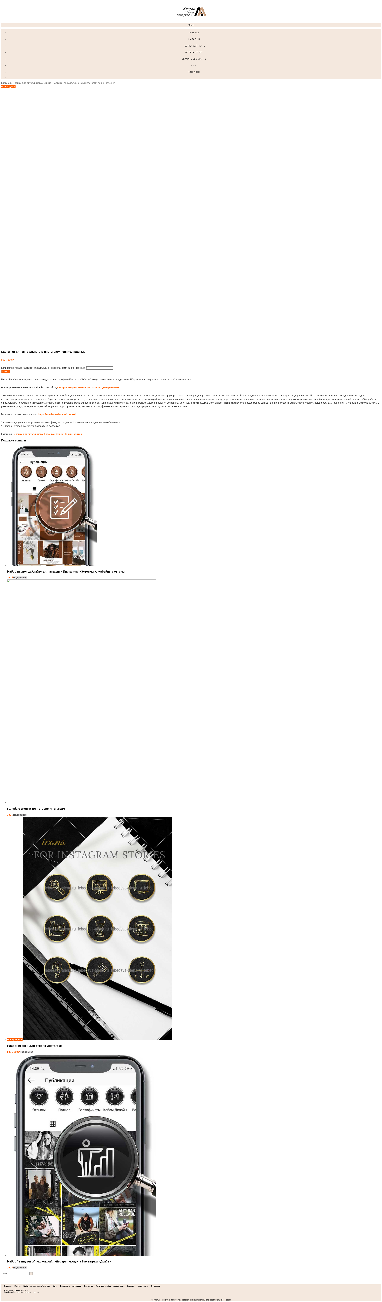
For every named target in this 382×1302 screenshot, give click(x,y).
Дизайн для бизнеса (13, 1290)
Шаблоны (194, 39)
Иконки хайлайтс (194, 45)
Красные (49, 434)
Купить (5, 371)
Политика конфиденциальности (110, 1286)
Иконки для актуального (27, 83)
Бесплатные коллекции (70, 1286)
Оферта (130, 1286)
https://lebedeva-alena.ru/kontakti (57, 414)
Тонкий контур (73, 434)
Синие (47, 83)
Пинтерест (155, 1286)
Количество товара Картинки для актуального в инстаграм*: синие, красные (43, 368)
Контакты (194, 72)
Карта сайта (142, 1286)
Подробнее (20, 577)
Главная (194, 32)
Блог (194, 65)
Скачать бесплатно (194, 58)
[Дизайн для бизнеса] (191, 21)
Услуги (17, 1286)
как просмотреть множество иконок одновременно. (88, 387)
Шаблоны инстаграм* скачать (36, 1286)
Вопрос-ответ (193, 52)
